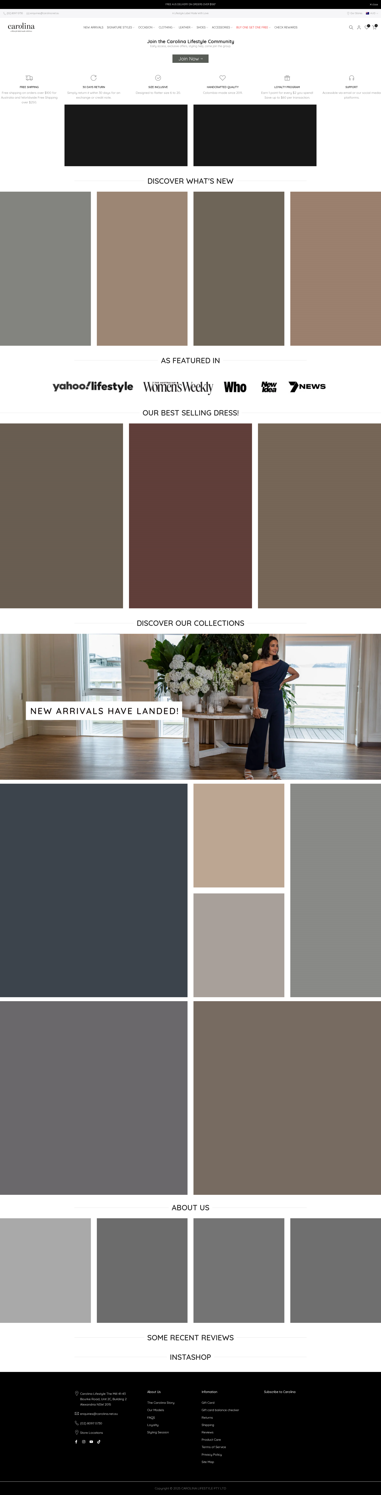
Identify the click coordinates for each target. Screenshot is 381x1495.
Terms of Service (214, 1447)
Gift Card (208, 1403)
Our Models (155, 1410)
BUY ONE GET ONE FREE (252, 27)
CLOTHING (165, 27)
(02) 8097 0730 (15, 13)
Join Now (188, 59)
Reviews (208, 1432)
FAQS (151, 1417)
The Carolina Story (160, 1403)
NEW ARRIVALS (93, 27)
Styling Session (158, 1432)
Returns (207, 1417)
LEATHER (184, 27)
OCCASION (145, 27)
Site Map (208, 1462)
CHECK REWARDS (285, 27)
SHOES (201, 27)
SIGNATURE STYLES (119, 27)
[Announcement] (190, 4)
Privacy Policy (212, 1454)
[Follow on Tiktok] (99, 1441)
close (8, 4)
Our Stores (356, 13)
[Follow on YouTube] (91, 1441)
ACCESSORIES (221, 27)
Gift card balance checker (220, 1410)
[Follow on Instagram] (84, 1441)
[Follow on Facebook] (76, 1441)
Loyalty (153, 1425)
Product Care (211, 1440)
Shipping (208, 1425)
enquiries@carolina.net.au (44, 13)
